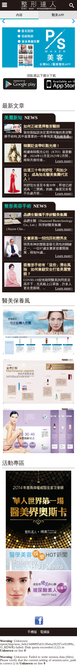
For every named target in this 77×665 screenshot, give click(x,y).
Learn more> (64, 137)
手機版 (32, 632)
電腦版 (45, 632)
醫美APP (58, 15)
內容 (19, 15)
